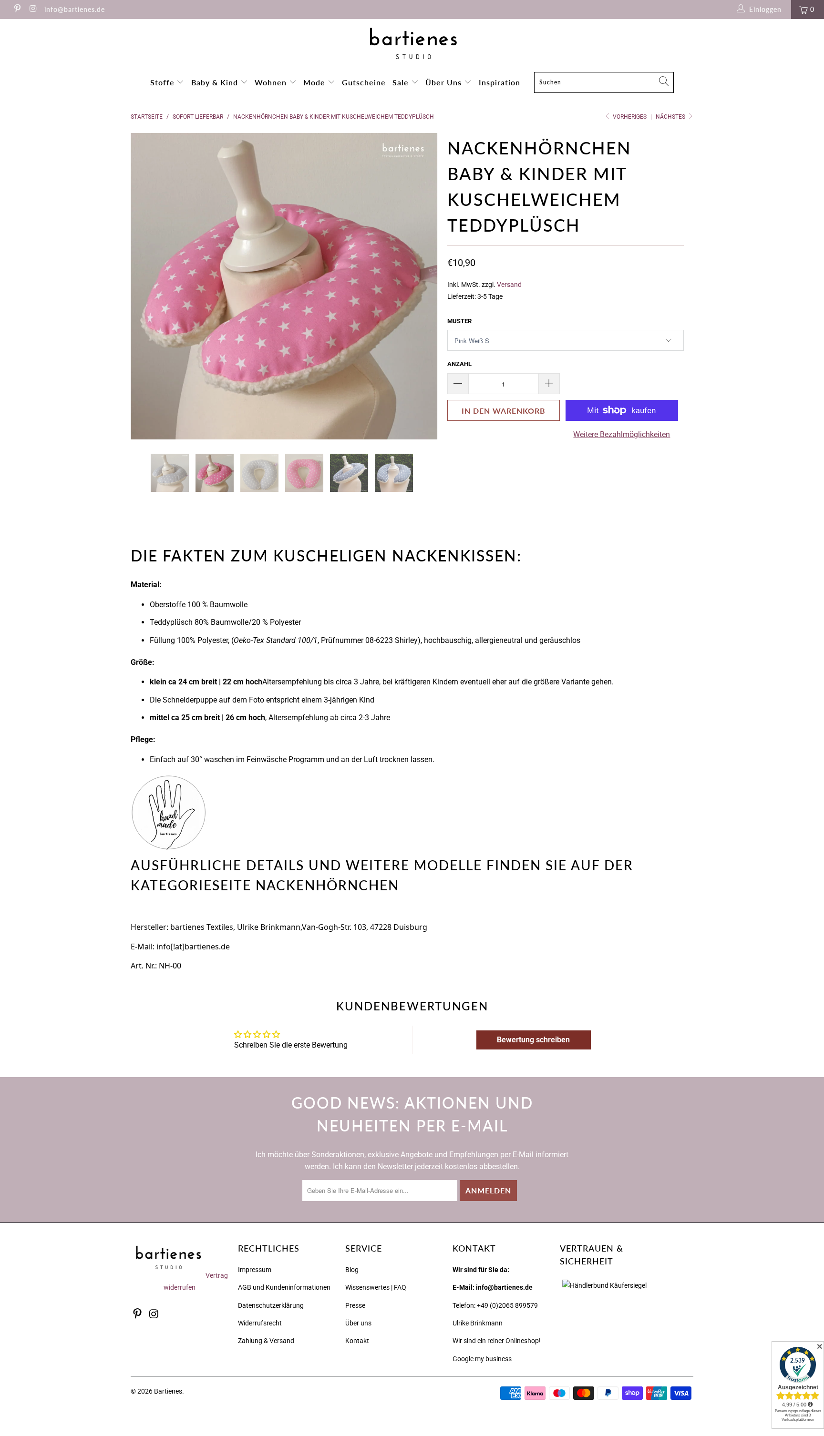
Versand (509, 285)
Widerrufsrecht (260, 1323)
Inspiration (499, 82)
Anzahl (459, 363)
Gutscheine (364, 82)
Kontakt (357, 1340)
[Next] (421, 286)
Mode (315, 82)
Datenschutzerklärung (271, 1305)
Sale (401, 82)
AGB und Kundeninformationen (284, 1287)
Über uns (358, 1323)
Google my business (482, 1359)
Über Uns (444, 82)
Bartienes (168, 1391)
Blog (352, 1269)
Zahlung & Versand (266, 1340)
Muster (459, 321)
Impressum (254, 1269)
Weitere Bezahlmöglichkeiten (621, 434)
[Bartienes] (412, 43)
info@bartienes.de (74, 9)
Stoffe (163, 82)
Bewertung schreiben (533, 1039)
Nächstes (671, 116)
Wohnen (272, 82)
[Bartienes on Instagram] (33, 9)
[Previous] (147, 286)
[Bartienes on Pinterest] (16, 9)
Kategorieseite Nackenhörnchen (265, 885)
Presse (355, 1305)
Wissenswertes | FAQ (375, 1287)
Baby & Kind (215, 82)
